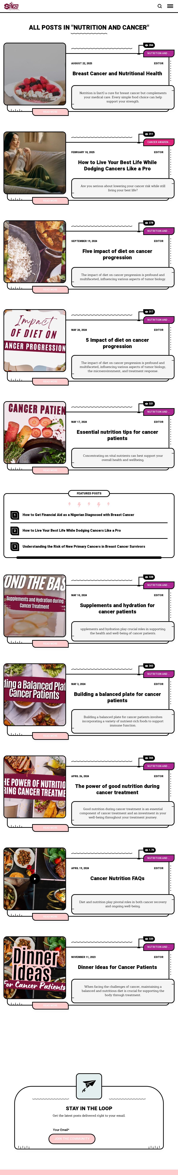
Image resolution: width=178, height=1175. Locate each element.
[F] (34, 251)
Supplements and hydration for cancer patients (117, 609)
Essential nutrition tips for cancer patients (117, 435)
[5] (34, 340)
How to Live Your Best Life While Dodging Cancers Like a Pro (117, 166)
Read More (50, 112)
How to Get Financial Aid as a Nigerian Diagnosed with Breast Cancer (78, 514)
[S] (34, 606)
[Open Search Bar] (159, 6)
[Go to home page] (15, 5)
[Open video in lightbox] (35, 879)
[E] (34, 432)
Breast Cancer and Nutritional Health (117, 74)
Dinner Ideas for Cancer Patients (117, 967)
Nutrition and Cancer (161, 53)
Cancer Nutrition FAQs (117, 878)
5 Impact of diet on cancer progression (117, 343)
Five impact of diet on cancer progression (117, 254)
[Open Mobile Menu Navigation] (170, 6)
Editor (158, 63)
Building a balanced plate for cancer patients (117, 697)
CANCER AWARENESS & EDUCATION (161, 142)
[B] (34, 74)
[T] (34, 787)
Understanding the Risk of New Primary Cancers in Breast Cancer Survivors (84, 546)
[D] (34, 967)
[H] (34, 163)
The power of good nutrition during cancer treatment (117, 789)
